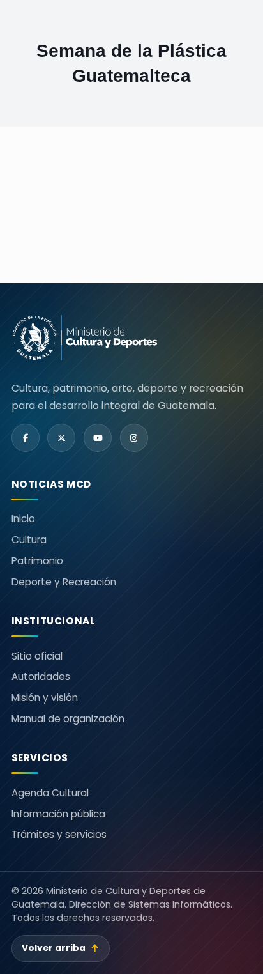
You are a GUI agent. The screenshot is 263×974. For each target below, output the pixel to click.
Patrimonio (37, 561)
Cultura (29, 539)
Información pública (58, 814)
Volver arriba (61, 948)
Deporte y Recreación (63, 582)
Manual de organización (67, 718)
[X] (61, 438)
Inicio (23, 518)
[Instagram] (134, 438)
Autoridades (40, 676)
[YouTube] (98, 438)
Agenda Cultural (50, 793)
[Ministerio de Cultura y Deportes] (84, 338)
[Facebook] (25, 438)
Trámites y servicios (59, 834)
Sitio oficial (37, 656)
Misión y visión (44, 697)
